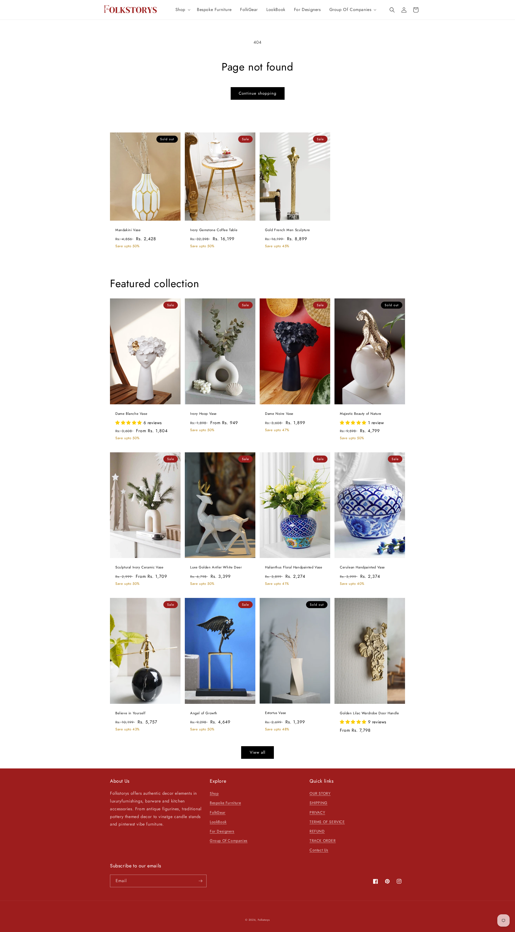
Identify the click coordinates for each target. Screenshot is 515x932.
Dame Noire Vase (279, 414)
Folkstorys (264, 920)
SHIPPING (319, 802)
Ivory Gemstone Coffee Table (213, 230)
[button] (182, 10)
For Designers (222, 831)
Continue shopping (258, 93)
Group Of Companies (229, 840)
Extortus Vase (275, 713)
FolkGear (218, 812)
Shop (214, 793)
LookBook (218, 821)
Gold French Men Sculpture (287, 230)
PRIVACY (317, 812)
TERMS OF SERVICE (327, 821)
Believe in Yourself (130, 713)
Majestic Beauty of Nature (360, 414)
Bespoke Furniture (225, 802)
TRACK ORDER (323, 840)
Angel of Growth (203, 713)
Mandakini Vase (128, 230)
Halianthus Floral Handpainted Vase (293, 567)
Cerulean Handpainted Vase (362, 567)
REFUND (317, 831)
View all (257, 752)
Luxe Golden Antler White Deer (216, 567)
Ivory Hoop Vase (203, 414)
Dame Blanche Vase (131, 414)
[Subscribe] (200, 881)
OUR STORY (320, 793)
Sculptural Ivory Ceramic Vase (139, 567)
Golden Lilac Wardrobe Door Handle (369, 713)
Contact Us (319, 850)
